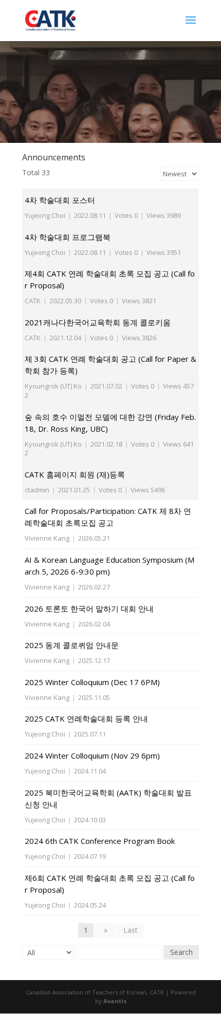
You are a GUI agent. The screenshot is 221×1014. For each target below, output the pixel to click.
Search (181, 952)
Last (130, 930)
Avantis (114, 1001)
